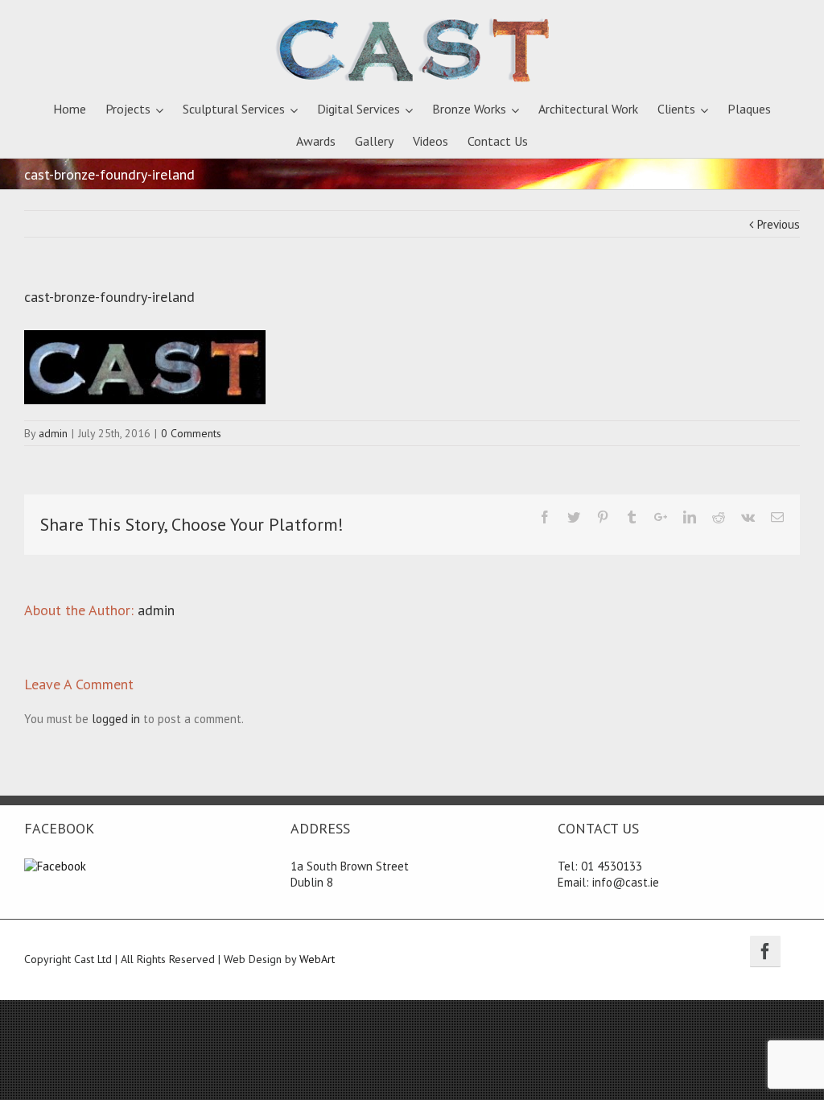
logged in (116, 718)
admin (53, 433)
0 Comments (191, 433)
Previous (778, 224)
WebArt (317, 959)
